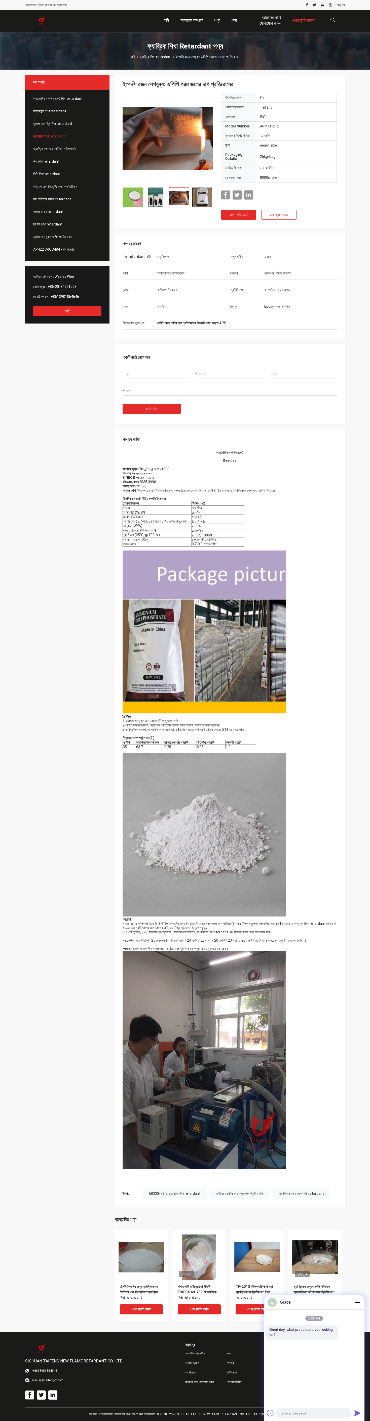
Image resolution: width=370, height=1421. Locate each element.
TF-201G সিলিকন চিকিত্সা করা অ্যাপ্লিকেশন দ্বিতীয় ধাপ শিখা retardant (254, 1292)
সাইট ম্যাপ (232, 1372)
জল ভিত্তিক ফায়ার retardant (52, 199)
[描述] (332, 20)
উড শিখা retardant (46, 161)
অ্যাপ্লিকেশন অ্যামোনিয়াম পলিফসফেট (54, 149)
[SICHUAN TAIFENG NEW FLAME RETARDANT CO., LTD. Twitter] (314, 5)
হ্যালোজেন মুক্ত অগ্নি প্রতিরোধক (52, 237)
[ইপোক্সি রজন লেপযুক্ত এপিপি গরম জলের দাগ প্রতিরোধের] (168, 138)
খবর (229, 1353)
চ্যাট (67, 311)
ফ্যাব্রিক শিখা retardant (156, 57)
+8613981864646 (65, 297)
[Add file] (270, 1412)
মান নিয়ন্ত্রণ (190, 1372)
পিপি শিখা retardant (46, 174)
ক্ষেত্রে (230, 1363)
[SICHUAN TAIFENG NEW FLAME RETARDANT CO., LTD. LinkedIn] (322, 5)
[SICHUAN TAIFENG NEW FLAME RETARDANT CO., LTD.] (41, 21)
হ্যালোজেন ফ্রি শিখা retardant (52, 124)
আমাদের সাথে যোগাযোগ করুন (199, 1382)
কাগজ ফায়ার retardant (48, 212)
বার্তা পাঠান (151, 408)
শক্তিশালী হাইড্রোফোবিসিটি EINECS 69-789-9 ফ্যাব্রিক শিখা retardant (197, 1292)
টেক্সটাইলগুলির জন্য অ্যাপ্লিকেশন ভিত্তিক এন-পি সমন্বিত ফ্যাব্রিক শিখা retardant (139, 1292)
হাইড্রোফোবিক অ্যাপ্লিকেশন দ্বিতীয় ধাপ (239, 1193)
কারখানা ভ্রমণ (192, 1363)
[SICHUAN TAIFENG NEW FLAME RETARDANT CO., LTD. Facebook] (307, 5)
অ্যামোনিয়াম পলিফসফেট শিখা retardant (58, 99)
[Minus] (357, 1302)
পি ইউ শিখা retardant (47, 224)
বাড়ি (133, 57)
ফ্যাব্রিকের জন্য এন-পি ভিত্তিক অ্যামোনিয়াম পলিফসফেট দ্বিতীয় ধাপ (313, 1289)
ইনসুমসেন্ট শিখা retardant (49, 111)
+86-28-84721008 (62, 287)
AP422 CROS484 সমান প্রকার (54, 249)
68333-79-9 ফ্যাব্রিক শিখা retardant (174, 1193)
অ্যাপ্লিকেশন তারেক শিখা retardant (301, 1193)
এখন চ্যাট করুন (238, 215)
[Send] (357, 1412)
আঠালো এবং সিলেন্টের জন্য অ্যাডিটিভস (55, 187)
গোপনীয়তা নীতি (234, 1382)
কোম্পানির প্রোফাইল (195, 1353)
